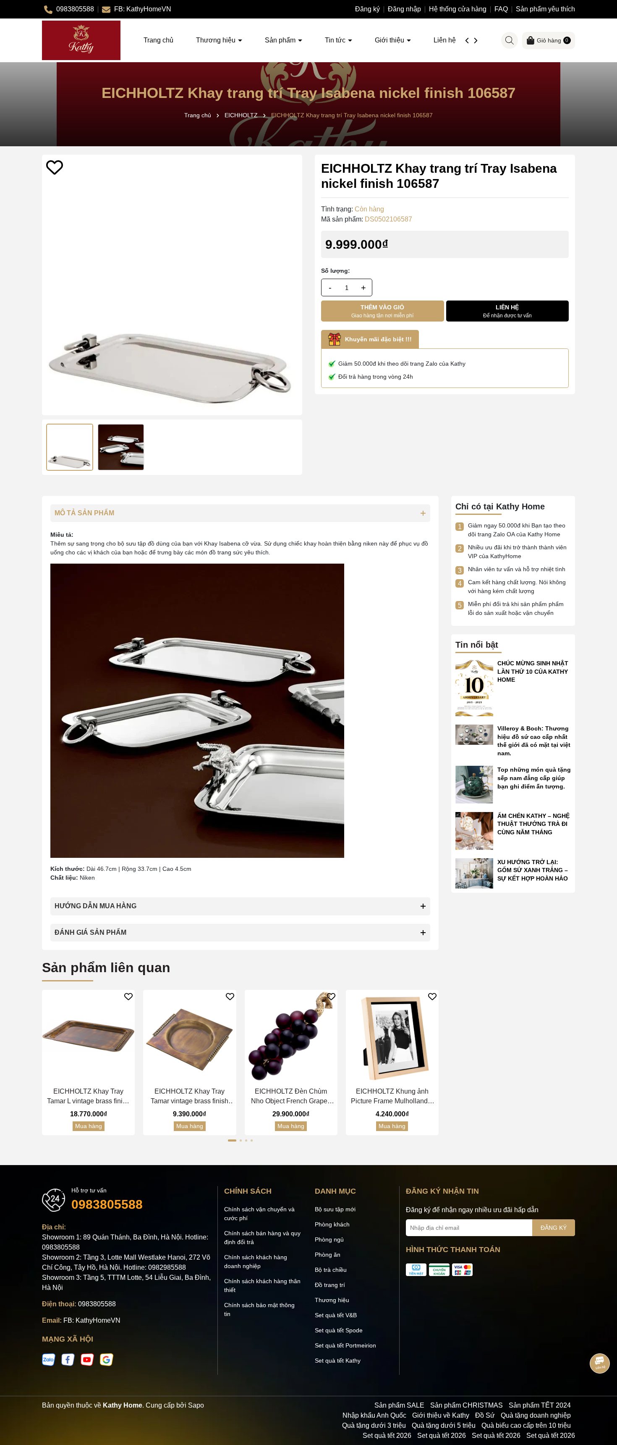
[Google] (106, 1359)
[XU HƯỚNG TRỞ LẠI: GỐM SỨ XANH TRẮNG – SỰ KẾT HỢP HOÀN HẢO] (474, 872)
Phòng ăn (327, 1254)
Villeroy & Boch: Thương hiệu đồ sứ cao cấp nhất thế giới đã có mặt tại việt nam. (533, 741)
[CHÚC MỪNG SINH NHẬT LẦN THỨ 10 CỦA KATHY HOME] (474, 687)
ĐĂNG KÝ (554, 1227)
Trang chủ (158, 40)
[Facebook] (68, 1359)
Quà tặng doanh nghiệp (536, 1415)
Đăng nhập (404, 9)
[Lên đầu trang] (600, 1394)
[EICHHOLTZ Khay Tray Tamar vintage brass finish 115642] (189, 1036)
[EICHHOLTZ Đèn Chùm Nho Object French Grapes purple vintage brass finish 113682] (291, 1036)
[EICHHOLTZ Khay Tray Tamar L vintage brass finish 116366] (88, 1036)
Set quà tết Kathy (338, 1360)
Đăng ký (367, 9)
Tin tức (336, 40)
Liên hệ (445, 40)
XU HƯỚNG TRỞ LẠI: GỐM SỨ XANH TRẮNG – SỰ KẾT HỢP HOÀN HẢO (532, 870)
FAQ (501, 9)
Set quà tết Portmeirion (345, 1345)
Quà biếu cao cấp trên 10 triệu (526, 1425)
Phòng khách (332, 1224)
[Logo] (81, 40)
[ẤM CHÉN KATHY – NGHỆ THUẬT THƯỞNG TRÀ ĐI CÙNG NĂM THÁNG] (474, 830)
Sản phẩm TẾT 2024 (540, 1405)
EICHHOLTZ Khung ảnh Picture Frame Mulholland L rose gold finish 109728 (392, 1097)
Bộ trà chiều (331, 1269)
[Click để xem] (172, 285)
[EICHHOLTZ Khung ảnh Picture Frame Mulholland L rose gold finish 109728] (392, 1036)
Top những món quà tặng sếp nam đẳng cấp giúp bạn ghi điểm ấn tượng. (534, 777)
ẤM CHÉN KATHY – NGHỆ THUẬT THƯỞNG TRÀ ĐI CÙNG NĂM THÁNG (533, 824)
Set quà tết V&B (336, 1315)
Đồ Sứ (485, 1415)
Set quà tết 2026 (387, 1435)
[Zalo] (48, 1359)
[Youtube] (87, 1359)
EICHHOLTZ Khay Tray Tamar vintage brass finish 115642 (189, 1097)
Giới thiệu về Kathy (440, 1415)
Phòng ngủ (329, 1239)
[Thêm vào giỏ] (80, 1076)
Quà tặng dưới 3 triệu (374, 1425)
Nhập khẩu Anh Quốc (374, 1415)
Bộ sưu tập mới (335, 1209)
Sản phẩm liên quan (106, 967)
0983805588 (107, 1204)
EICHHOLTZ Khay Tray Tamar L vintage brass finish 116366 (88, 1097)
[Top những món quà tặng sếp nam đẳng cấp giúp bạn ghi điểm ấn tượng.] (474, 784)
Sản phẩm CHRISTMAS (466, 1405)
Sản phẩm (281, 40)
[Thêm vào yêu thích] (54, 167)
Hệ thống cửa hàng (457, 9)
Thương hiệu (216, 40)
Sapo (196, 1405)
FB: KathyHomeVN (91, 1320)
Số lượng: (335, 270)
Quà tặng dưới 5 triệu (444, 1425)
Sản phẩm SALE (399, 1405)
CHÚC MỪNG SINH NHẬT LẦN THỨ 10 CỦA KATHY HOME (532, 671)
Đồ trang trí (330, 1285)
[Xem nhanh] (96, 1076)
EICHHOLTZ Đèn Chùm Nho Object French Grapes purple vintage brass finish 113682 (291, 1097)
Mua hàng (88, 1126)
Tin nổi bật (476, 644)
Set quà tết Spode (339, 1330)
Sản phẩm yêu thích (545, 9)
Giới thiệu (390, 40)
